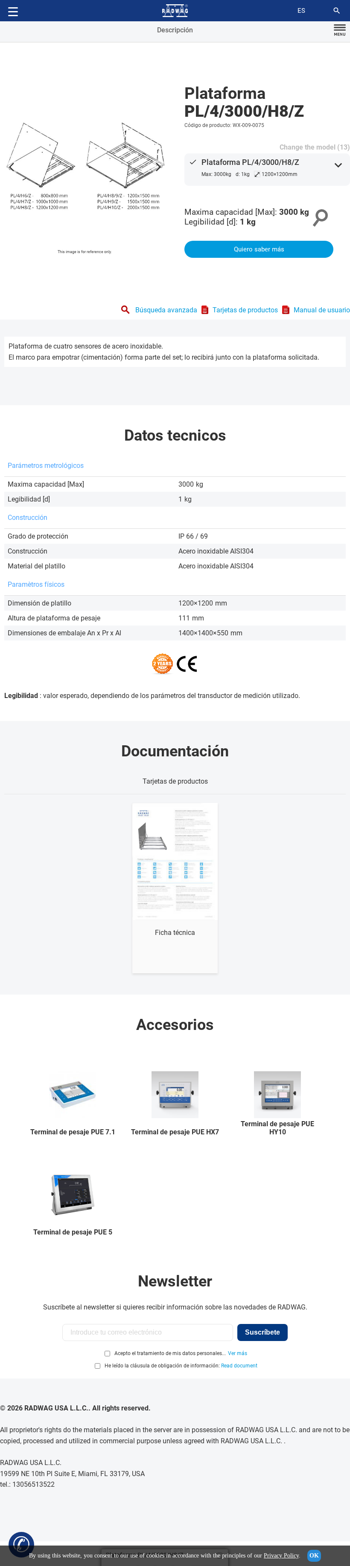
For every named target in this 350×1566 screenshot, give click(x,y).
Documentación (175, 751)
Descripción (175, 30)
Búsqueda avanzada (166, 310)
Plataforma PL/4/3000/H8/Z (250, 162)
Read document (239, 1366)
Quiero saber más (259, 249)
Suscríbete (262, 1332)
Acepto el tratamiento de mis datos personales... (170, 1353)
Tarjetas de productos (245, 310)
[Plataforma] (85, 165)
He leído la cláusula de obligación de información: (181, 1366)
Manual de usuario (322, 310)
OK (314, 1555)
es (301, 10)
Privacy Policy (281, 1555)
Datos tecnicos (175, 435)
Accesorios (175, 1025)
